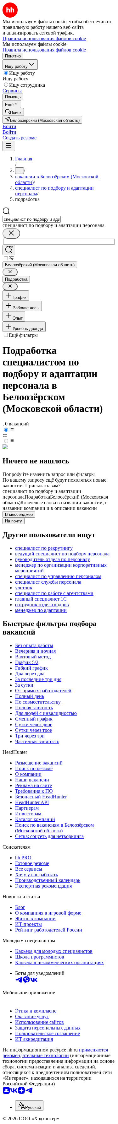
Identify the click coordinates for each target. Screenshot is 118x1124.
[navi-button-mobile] (9, 146)
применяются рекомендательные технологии (55, 1052)
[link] (13, 112)
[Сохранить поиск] (9, 250)
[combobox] (32, 219)
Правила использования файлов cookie (44, 49)
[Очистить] (11, 233)
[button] (9, 126)
